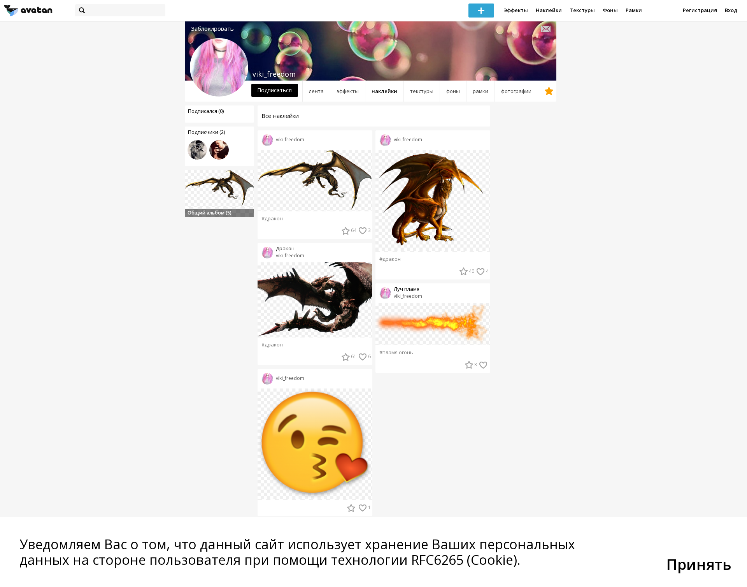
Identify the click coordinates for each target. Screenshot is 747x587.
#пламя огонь (396, 352)
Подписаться (274, 90)
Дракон (285, 248)
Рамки (634, 10)
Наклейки (549, 10)
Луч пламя (406, 289)
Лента (316, 91)
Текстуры (582, 10)
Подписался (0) (206, 110)
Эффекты (516, 10)
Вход (731, 10)
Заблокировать (212, 29)
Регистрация (700, 10)
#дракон (272, 218)
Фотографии (516, 91)
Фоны (610, 10)
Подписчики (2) (206, 131)
